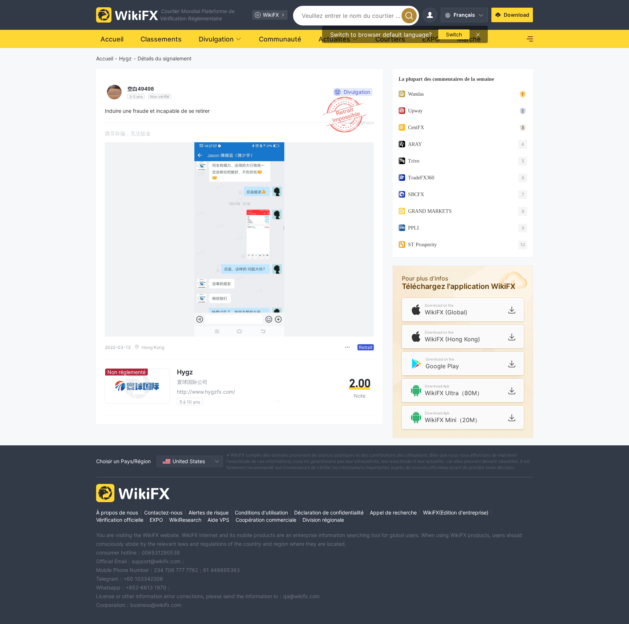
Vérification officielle (119, 520)
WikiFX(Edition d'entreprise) (455, 512)
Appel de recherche (393, 512)
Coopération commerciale (266, 520)
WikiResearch (185, 520)
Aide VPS (218, 520)
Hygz (125, 58)
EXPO (156, 520)
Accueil (104, 58)
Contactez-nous (163, 512)
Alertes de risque (209, 512)
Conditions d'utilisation (261, 512)
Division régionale (323, 520)
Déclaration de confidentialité (329, 512)
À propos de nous (117, 512)
